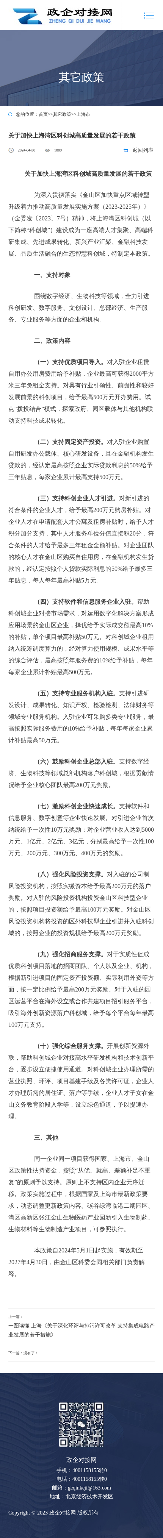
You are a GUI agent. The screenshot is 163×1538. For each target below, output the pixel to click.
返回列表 (143, 150)
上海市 (83, 114)
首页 (43, 114)
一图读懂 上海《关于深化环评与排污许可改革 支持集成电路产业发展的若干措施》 (81, 1330)
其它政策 (62, 114)
